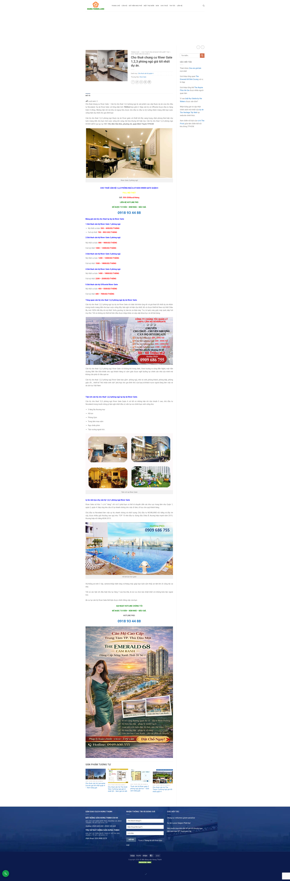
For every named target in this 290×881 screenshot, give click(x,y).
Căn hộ (124, 5)
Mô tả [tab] (88, 95)
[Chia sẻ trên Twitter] (137, 82)
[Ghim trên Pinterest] (145, 82)
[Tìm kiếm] (203, 6)
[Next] (173, 785)
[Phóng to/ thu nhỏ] (9, 867)
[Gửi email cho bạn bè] (141, 82)
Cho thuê (164, 5)
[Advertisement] (145, 28)
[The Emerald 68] (129, 692)
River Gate (143, 77)
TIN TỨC (172, 5)
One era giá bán (195, 68)
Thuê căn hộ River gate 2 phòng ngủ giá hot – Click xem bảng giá (139, 789)
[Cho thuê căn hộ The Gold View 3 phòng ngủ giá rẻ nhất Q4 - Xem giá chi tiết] (118, 776)
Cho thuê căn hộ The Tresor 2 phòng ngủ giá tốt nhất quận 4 (162, 789)
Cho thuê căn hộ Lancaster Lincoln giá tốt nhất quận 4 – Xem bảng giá (95, 785)
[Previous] (85, 785)
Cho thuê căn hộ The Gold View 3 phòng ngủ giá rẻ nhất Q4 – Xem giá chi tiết (117, 789)
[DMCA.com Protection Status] (145, 862)
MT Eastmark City (184, 831)
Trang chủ (116, 5)
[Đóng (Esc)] (2, 867)
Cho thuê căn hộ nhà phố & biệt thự (155, 52)
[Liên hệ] (5, 873)
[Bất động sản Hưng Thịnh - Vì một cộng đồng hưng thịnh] (97, 5)
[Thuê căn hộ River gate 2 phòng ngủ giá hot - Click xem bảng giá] (140, 776)
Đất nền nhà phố (135, 5)
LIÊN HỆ (179, 5)
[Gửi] (202, 55)
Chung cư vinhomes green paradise (181, 818)
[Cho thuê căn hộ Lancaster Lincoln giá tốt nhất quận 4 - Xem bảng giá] (96, 774)
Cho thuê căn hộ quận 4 (140, 54)
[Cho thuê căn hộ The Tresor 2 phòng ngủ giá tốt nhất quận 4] (163, 776)
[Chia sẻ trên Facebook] (133, 82)
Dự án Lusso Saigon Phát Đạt (178, 823)
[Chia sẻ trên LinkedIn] (149, 82)
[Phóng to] (88, 78)
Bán (157, 5)
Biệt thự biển (149, 5)
